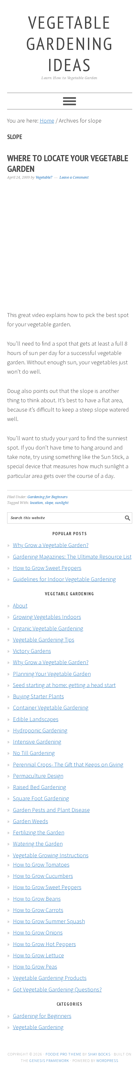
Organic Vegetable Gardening (48, 628)
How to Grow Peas (35, 966)
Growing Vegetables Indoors (47, 616)
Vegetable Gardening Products (50, 978)
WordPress (107, 1060)
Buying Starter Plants (38, 696)
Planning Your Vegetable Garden (52, 673)
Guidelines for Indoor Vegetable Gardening (64, 579)
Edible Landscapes (36, 719)
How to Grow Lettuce (38, 955)
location (36, 503)
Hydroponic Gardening (40, 730)
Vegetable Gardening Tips (43, 639)
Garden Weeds (30, 821)
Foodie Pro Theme (63, 1054)
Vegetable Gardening (38, 1027)
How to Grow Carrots (38, 910)
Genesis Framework (49, 1060)
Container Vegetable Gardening (50, 707)
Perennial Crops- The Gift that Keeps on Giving (68, 764)
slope (49, 503)
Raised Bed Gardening (39, 787)
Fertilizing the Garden (38, 832)
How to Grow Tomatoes (41, 864)
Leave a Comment (74, 177)
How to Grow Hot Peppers (44, 944)
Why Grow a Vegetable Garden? (51, 545)
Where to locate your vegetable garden (67, 163)
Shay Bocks (99, 1054)
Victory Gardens (32, 651)
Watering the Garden (38, 843)
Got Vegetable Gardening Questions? (57, 989)
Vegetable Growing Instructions (51, 855)
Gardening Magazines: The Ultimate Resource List (72, 556)
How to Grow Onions (38, 932)
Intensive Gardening (37, 741)
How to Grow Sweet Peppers (47, 568)
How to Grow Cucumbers (43, 875)
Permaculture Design (38, 775)
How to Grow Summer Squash (49, 921)
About (20, 605)
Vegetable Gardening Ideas (69, 43)
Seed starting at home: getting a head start (64, 685)
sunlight (62, 503)
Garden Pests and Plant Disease (51, 810)
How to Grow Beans (37, 898)
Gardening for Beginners (47, 497)
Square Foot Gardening (41, 798)
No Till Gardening (34, 753)
